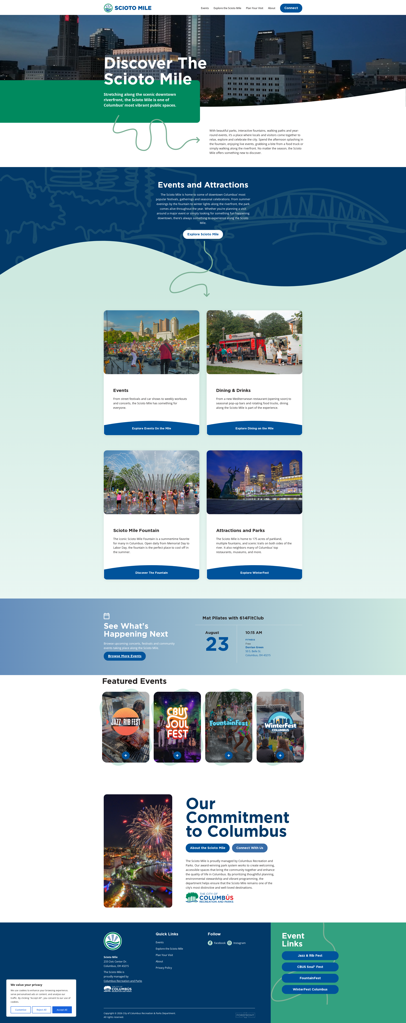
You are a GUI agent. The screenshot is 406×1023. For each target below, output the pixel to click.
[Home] (113, 941)
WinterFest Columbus (310, 989)
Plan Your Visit (254, 8)
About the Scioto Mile (207, 848)
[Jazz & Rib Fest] (125, 727)
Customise (20, 1009)
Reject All (41, 1009)
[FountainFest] (228, 727)
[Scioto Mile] (127, 8)
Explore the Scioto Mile (227, 8)
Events (205, 8)
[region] (41, 998)
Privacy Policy (164, 967)
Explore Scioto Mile (203, 234)
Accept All (62, 1009)
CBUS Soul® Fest (310, 967)
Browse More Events (124, 656)
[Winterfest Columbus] (280, 727)
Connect (291, 8)
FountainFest (310, 978)
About (271, 8)
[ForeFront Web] (245, 1015)
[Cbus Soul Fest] (177, 727)
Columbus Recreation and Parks (123, 981)
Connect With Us (249, 848)
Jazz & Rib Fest (310, 955)
